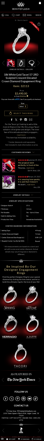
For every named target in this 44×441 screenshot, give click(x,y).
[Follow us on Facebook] (5, 400)
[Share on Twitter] (16, 119)
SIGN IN (38, 15)
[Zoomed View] (31, 63)
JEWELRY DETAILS (16, 69)
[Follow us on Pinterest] (17, 400)
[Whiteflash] (20, 6)
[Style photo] (11, 63)
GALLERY (29, 69)
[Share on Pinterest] (21, 120)
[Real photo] (21, 63)
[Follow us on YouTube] (29, 400)
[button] (16, 16)
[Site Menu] (3, 2)
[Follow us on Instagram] (23, 400)
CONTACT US (21, 405)
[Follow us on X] (11, 400)
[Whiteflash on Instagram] (25, 119)
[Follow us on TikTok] (35, 400)
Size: (23, 103)
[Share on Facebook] (12, 119)
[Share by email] (30, 119)
